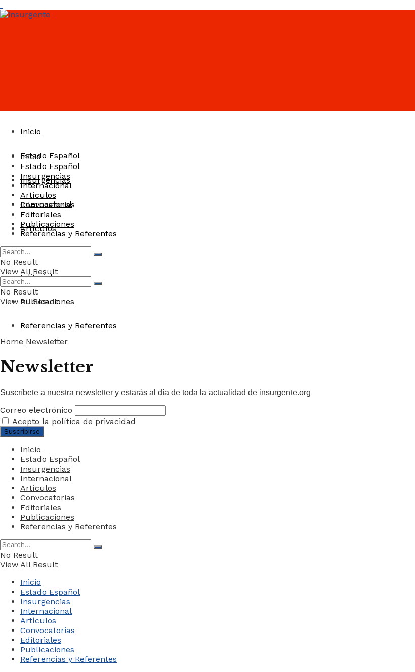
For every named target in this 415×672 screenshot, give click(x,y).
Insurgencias (45, 176)
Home (11, 341)
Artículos (38, 195)
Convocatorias (47, 204)
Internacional (46, 185)
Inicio (30, 131)
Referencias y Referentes (68, 325)
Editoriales (40, 214)
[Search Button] (98, 254)
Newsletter (47, 341)
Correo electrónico (36, 410)
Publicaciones (47, 224)
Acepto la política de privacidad (73, 421)
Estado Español (50, 155)
